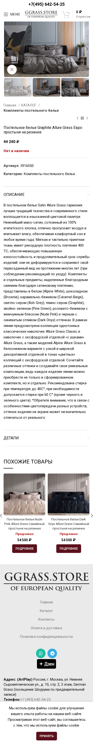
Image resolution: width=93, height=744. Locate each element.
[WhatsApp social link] (41, 653)
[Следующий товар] (87, 118)
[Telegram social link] (52, 653)
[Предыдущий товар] (77, 118)
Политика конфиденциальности (46, 636)
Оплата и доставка (46, 628)
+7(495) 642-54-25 (46, 4)
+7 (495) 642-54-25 (35, 699)
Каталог (46, 611)
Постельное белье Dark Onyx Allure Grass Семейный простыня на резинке (68, 523)
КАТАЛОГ (29, 105)
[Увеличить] (12, 69)
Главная (10, 105)
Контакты (46, 619)
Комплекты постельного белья (31, 110)
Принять (47, 736)
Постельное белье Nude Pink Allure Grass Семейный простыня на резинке (24, 523)
